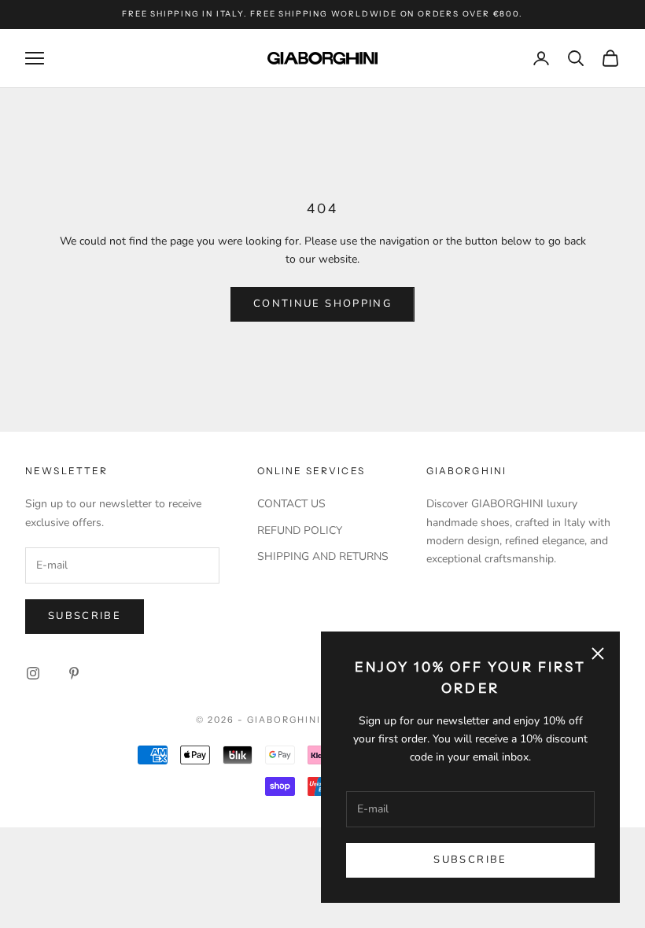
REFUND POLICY (299, 530)
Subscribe (470, 860)
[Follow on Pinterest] (74, 673)
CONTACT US (291, 503)
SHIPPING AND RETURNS (323, 556)
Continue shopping (322, 303)
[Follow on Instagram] (33, 673)
